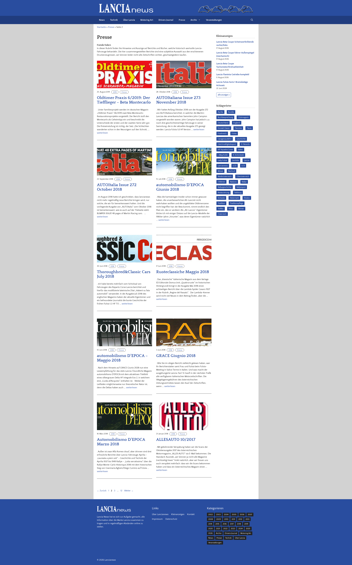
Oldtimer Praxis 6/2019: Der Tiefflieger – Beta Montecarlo (124, 100)
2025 (248, 529)
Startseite (101, 27)
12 (121, 490)
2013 (247, 519)
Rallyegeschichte (224, 187)
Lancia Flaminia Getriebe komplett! (232, 74)
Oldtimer (221, 182)
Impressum (157, 519)
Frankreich (222, 133)
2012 (240, 519)
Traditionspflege (236, 203)
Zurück (101, 490)
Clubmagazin (243, 117)
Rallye (244, 182)
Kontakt (191, 514)
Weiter (128, 490)
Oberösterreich (243, 176)
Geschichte (241, 139)
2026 (210, 533)
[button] (252, 20)
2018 (175, 92)
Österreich (222, 214)
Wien (231, 209)
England (236, 123)
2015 (217, 524)
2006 (242, 515)
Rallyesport (241, 187)
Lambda (235, 160)
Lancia (246, 160)
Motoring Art (146, 20)
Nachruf (231, 171)
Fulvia (234, 133)
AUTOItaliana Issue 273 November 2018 (178, 100)
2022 (225, 529)
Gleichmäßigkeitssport (227, 144)
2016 (225, 524)
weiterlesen (102, 133)
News (102, 20)
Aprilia (220, 112)
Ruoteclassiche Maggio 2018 (182, 272)
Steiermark (234, 198)
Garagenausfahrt (224, 139)
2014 (210, 524)
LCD (234, 166)
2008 (210, 519)
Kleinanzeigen (177, 514)
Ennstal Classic (224, 128)
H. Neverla (245, 144)
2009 (218, 519)
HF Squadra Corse (225, 150)
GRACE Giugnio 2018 (176, 356)
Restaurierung (223, 192)
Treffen (220, 209)
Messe (220, 171)
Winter (241, 209)
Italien (240, 150)
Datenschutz (171, 519)
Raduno (233, 182)
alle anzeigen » (224, 95)
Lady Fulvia (222, 160)
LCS (243, 166)
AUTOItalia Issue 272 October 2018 (117, 187)
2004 (226, 515)
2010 (226, 519)
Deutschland (223, 123)
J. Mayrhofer (223, 155)
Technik (114, 20)
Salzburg (237, 192)
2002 (210, 515)
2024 (240, 529)
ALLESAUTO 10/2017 (175, 439)
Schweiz (221, 198)
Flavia (249, 128)
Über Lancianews (160, 514)
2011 (233, 519)
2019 (115, 92)
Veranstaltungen (214, 20)
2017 (232, 524)
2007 (250, 515)
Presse (182, 20)
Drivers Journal (166, 20)
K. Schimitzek (238, 155)
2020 (210, 529)
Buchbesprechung (225, 117)
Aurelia (231, 112)
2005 (234, 515)
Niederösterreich (225, 176)
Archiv (194, 20)
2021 (218, 529)
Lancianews (223, 166)
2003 (218, 515)
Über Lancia (129, 20)
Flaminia (238, 128)
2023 (233, 529)
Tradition (221, 203)
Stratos (247, 198)
